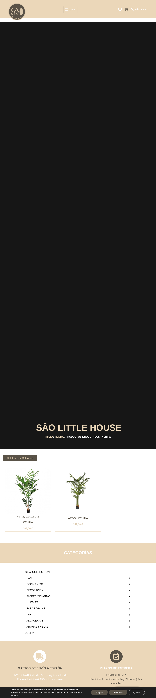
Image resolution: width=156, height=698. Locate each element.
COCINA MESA (35, 584)
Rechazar (118, 692)
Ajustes (136, 692)
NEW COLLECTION (37, 571)
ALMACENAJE (35, 620)
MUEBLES (32, 602)
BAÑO (30, 578)
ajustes (14, 695)
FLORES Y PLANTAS (39, 596)
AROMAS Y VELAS (37, 626)
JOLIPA (29, 632)
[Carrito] (126, 9)
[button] (70, 9)
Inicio (49, 437)
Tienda (59, 437)
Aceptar (99, 692)
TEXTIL (31, 614)
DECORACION (35, 590)
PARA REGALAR (36, 608)
